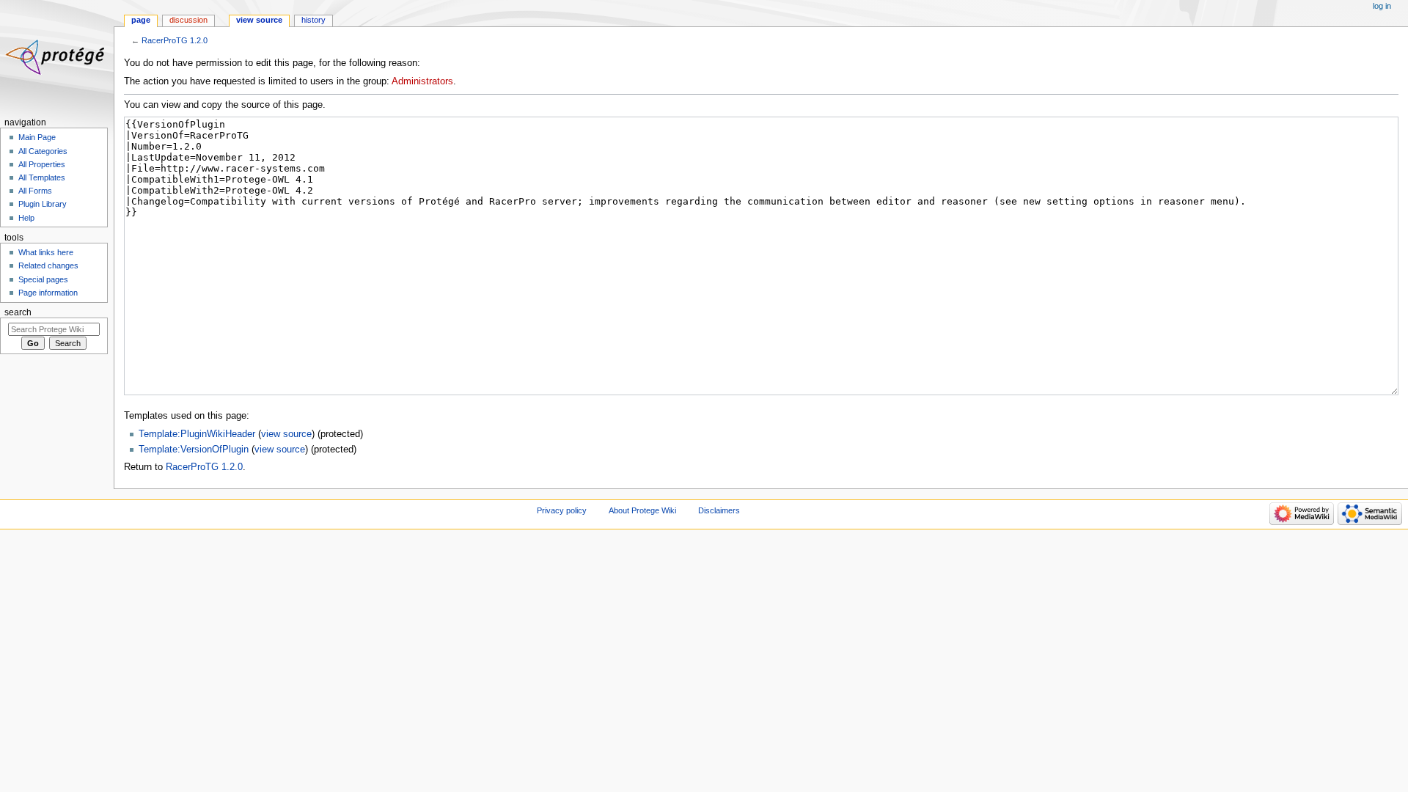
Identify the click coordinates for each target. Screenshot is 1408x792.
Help (26, 217)
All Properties (41, 164)
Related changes (48, 265)
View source (259, 19)
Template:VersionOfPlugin (194, 449)
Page (140, 19)
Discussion (188, 19)
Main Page (37, 137)
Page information (48, 292)
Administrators (422, 81)
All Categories (42, 151)
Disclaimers (719, 510)
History (313, 19)
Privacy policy (562, 510)
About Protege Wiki (642, 510)
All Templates (41, 177)
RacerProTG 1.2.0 (175, 40)
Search (18, 312)
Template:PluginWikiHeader (197, 434)
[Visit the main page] (57, 57)
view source (286, 434)
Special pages (43, 279)
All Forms (35, 190)
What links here (45, 252)
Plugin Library (42, 203)
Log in (1382, 5)
